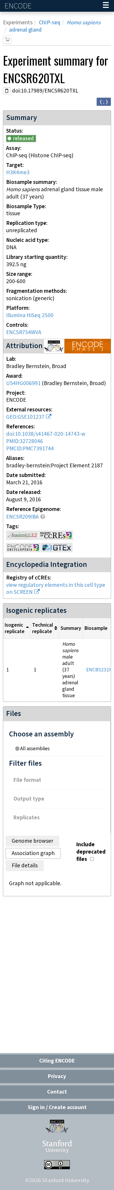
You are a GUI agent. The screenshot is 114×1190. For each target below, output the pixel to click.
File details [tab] (25, 865)
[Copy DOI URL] (7, 90)
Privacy (57, 1076)
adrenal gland (25, 30)
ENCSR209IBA (22, 517)
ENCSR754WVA (23, 332)
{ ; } (104, 101)
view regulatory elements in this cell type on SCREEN (55, 589)
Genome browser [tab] (32, 841)
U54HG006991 (23, 383)
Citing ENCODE (57, 1061)
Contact (57, 1092)
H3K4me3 (18, 172)
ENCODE (18, 6)
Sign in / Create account (57, 1107)
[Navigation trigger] (105, 6)
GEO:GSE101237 (25, 417)
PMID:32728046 (24, 441)
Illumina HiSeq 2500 (29, 315)
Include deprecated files (91, 852)
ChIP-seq (50, 22)
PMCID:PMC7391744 (30, 448)
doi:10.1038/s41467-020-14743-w (45, 434)
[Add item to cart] (7, 39)
